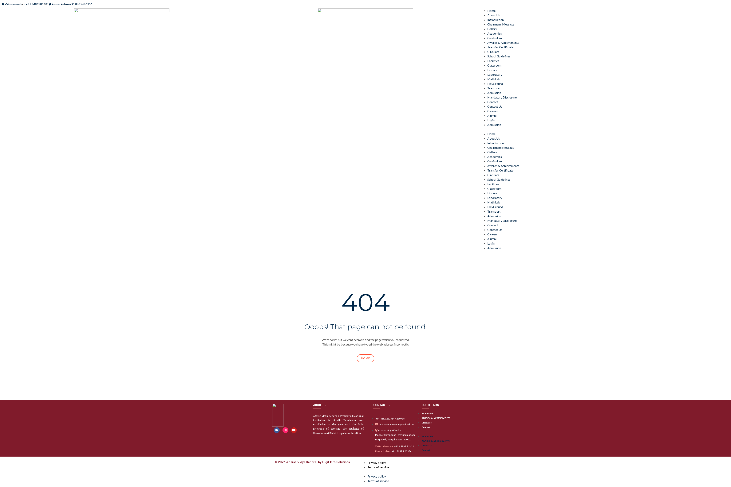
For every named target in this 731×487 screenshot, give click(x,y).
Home (491, 10)
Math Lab (493, 79)
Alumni (491, 115)
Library (492, 70)
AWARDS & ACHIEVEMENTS (436, 418)
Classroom (494, 65)
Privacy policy (376, 462)
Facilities (493, 61)
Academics (494, 33)
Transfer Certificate (500, 47)
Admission (494, 93)
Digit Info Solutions (336, 462)
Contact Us (494, 106)
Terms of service (378, 467)
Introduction (495, 19)
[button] (609, 129)
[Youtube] (294, 430)
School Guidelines (498, 56)
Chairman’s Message (500, 24)
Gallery (492, 29)
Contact (492, 102)
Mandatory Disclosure (502, 97)
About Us (493, 15)
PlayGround (495, 83)
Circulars (493, 51)
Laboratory (494, 74)
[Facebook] (277, 430)
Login (491, 120)
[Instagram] (285, 430)
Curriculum (494, 38)
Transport (493, 88)
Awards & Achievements (503, 42)
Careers (492, 111)
